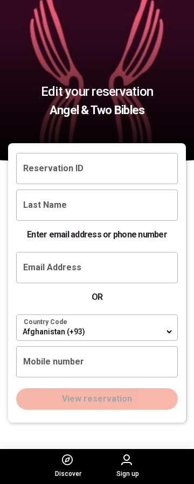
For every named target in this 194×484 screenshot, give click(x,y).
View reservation (97, 399)
